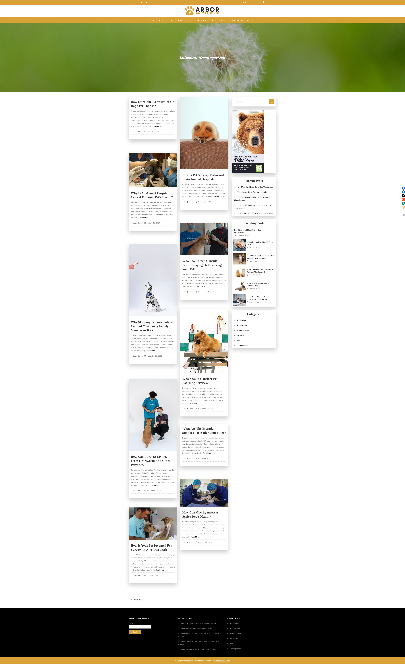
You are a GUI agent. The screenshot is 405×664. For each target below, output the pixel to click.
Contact (250, 20)
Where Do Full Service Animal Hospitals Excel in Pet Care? (258, 298)
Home (152, 20)
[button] (403, 188)
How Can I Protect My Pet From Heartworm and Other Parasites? (150, 461)
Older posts (139, 600)
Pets (212, 20)
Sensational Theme (222, 661)
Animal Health (185, 20)
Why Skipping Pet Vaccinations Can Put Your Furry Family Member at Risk (152, 326)
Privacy (222, 20)
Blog (170, 20)
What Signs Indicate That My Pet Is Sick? (252, 192)
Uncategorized (242, 345)
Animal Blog (241, 320)
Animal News (201, 20)
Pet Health (241, 335)
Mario (139, 132)
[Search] (271, 101)
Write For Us (237, 20)
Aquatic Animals (243, 330)
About (162, 20)
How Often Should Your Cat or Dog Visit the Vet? (255, 187)
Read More (159, 126)
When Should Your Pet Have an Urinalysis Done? (255, 213)
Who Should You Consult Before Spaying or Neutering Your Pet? (202, 265)
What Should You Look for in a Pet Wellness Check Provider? (260, 257)
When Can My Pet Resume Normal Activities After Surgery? (260, 271)
